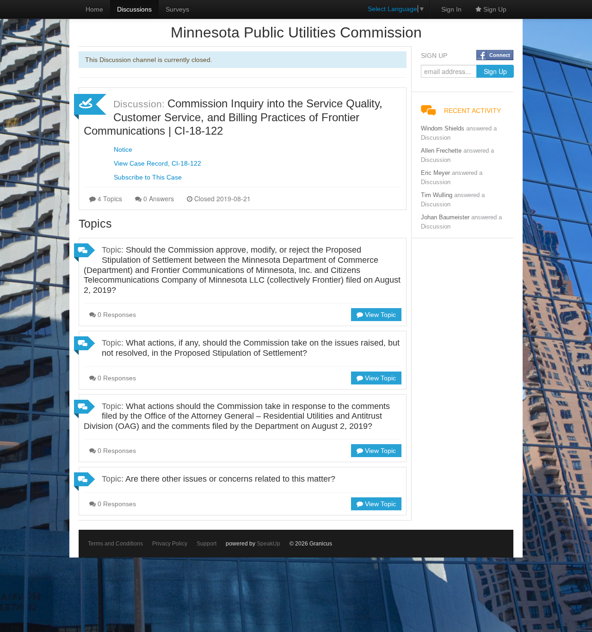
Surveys (177, 9)
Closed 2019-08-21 (221, 198)
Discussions (134, 9)
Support (206, 543)
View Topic (379, 314)
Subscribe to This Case (148, 177)
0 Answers (158, 198)
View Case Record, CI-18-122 (157, 163)
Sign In (451, 9)
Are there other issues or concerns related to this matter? (230, 478)
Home (94, 9)
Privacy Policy (169, 543)
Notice (123, 149)
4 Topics (109, 198)
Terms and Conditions (115, 543)
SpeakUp (268, 543)
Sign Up (493, 9)
